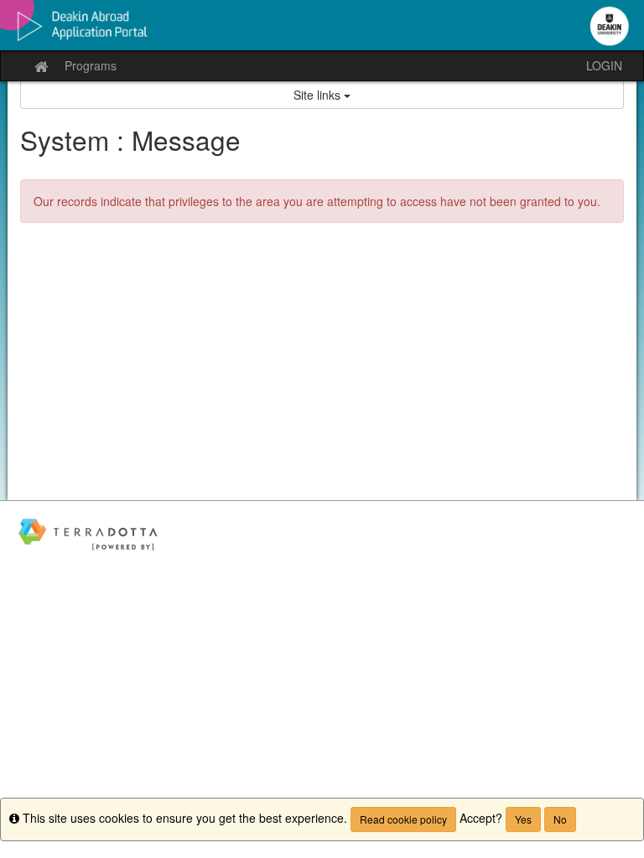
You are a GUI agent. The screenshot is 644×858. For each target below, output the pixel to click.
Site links (318, 94)
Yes (523, 819)
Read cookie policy (403, 819)
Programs (91, 65)
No (560, 819)
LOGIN (604, 65)
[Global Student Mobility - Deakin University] (322, 25)
